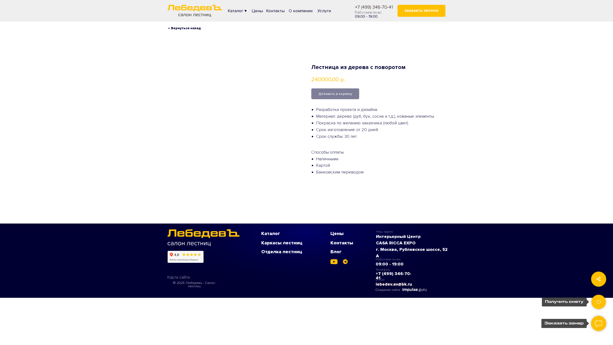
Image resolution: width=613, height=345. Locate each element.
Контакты (341, 243)
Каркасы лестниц (281, 243)
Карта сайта (178, 277)
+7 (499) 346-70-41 (374, 7)
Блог (335, 252)
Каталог (270, 233)
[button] (421, 11)
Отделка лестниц (281, 252)
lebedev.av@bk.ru (394, 284)
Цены (337, 233)
